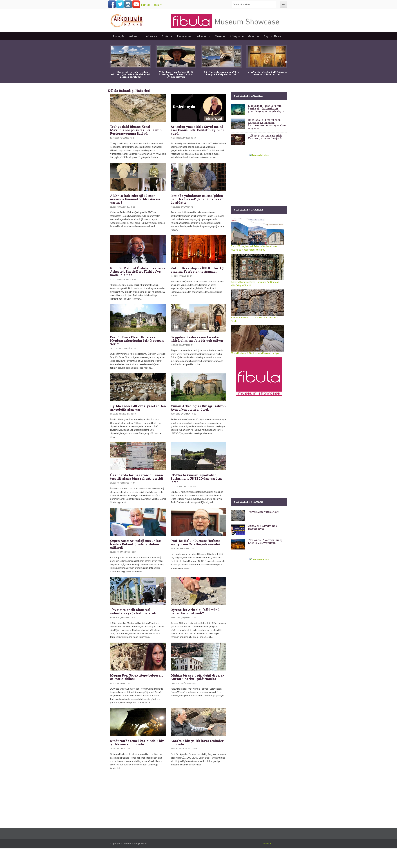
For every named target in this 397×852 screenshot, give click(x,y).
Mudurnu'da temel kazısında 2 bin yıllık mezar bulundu (137, 742)
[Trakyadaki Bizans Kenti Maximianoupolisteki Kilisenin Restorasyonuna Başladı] (138, 108)
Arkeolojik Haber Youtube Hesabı (136, 4)
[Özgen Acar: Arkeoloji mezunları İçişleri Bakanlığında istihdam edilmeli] (138, 522)
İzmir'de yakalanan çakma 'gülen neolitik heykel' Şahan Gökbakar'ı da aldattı (198, 199)
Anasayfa (118, 36)
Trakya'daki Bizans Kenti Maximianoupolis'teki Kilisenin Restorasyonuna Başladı (136, 130)
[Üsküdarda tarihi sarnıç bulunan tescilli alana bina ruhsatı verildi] (138, 456)
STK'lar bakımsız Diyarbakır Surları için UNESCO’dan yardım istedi (196, 478)
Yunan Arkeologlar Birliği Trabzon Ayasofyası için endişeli (198, 407)
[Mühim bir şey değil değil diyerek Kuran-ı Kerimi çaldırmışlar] (198, 656)
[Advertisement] (168, 799)
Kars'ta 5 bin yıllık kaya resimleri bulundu (198, 742)
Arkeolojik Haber (138, 843)
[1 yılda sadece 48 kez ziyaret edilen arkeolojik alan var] (138, 387)
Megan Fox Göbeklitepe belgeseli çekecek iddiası (136, 677)
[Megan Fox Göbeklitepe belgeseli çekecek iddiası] (138, 656)
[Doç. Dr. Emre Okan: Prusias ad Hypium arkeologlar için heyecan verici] (138, 318)
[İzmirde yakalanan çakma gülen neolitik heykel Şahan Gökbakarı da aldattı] (198, 177)
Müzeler (220, 36)
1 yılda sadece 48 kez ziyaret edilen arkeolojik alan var (138, 407)
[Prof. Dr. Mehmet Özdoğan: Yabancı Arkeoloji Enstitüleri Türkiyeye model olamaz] (138, 249)
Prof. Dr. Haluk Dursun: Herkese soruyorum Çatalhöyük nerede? (196, 542)
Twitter (120, 4)
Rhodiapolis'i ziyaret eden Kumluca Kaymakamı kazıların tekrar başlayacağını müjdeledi (267, 124)
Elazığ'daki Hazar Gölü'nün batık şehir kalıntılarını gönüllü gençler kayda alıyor (266, 108)
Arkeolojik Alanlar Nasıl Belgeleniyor (263, 527)
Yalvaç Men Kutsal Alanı (263, 511)
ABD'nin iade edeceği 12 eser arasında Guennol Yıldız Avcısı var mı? (135, 199)
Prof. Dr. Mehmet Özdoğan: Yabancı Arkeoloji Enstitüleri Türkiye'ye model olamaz (137, 271)
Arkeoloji (135, 36)
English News (272, 36)
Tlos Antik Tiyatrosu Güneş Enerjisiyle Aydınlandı (265, 541)
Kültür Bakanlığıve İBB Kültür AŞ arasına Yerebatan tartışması (197, 270)
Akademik (203, 36)
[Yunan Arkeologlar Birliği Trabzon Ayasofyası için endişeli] (198, 387)
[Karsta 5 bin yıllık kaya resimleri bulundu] (198, 722)
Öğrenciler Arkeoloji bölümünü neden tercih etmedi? (195, 611)
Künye (145, 5)
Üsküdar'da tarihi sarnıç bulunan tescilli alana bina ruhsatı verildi (136, 476)
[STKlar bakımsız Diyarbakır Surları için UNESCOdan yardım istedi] (198, 456)
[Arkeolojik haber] (127, 20)
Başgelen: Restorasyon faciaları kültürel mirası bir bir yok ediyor (197, 339)
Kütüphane (237, 36)
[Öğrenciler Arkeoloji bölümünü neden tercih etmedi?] (198, 591)
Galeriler (253, 36)
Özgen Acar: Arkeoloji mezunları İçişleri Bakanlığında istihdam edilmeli (135, 544)
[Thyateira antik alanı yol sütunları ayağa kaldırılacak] (138, 591)
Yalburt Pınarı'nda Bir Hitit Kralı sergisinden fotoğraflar (266, 137)
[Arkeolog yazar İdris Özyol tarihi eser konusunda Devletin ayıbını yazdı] (198, 108)
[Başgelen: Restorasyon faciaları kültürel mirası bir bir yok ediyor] (198, 318)
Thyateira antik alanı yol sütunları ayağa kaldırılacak (133, 611)
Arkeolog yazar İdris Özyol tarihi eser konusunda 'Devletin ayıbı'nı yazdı (197, 130)
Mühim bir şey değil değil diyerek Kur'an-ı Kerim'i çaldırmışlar (198, 677)
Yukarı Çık (266, 843)
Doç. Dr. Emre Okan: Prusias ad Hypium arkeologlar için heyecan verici (137, 340)
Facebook (112, 4)
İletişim (157, 5)
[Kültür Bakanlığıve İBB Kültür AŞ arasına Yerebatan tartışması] (198, 249)
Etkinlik (167, 36)
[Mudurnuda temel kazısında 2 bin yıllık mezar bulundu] (138, 722)
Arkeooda (151, 36)
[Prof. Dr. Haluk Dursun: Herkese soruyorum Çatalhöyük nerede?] (198, 522)
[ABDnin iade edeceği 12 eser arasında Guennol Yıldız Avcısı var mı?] (138, 177)
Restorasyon (184, 36)
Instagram (128, 4)
